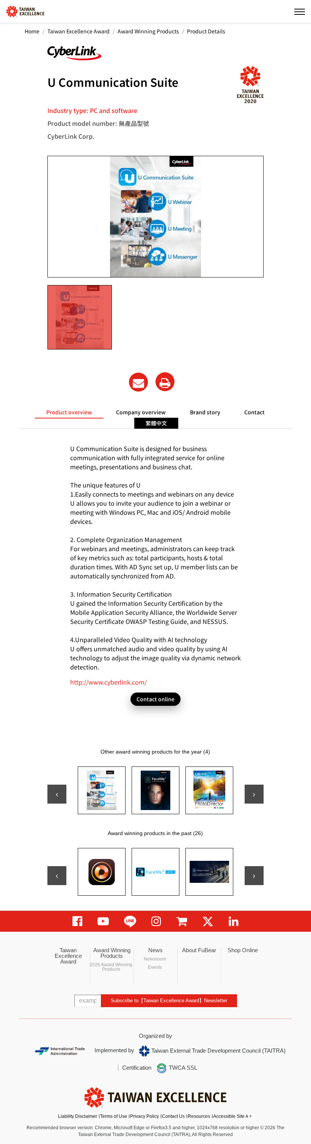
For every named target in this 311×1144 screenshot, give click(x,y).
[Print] (165, 381)
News (155, 950)
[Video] (103, 921)
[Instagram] (156, 921)
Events (155, 967)
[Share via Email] (138, 382)
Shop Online (243, 950)
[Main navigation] (299, 11)
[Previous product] (56, 794)
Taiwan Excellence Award (78, 31)
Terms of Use (113, 1116)
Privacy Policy (144, 1116)
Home (32, 31)
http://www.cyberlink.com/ (108, 681)
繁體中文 (156, 423)
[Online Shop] (181, 921)
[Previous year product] (56, 875)
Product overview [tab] (69, 412)
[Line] (130, 921)
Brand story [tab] (205, 412)
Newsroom (155, 959)
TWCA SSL (182, 1067)
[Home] (25, 11)
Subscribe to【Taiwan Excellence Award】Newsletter (169, 1000)
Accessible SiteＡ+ (232, 1116)
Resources (199, 1116)
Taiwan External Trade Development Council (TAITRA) (218, 1050)
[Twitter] (208, 921)
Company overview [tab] (141, 412)
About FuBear (199, 950)
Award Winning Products (148, 31)
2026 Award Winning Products (111, 967)
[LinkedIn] (234, 921)
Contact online (155, 699)
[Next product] (254, 794)
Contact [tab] (254, 412)
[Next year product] (254, 875)
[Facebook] (77, 921)
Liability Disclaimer (77, 1116)
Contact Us (173, 1116)
